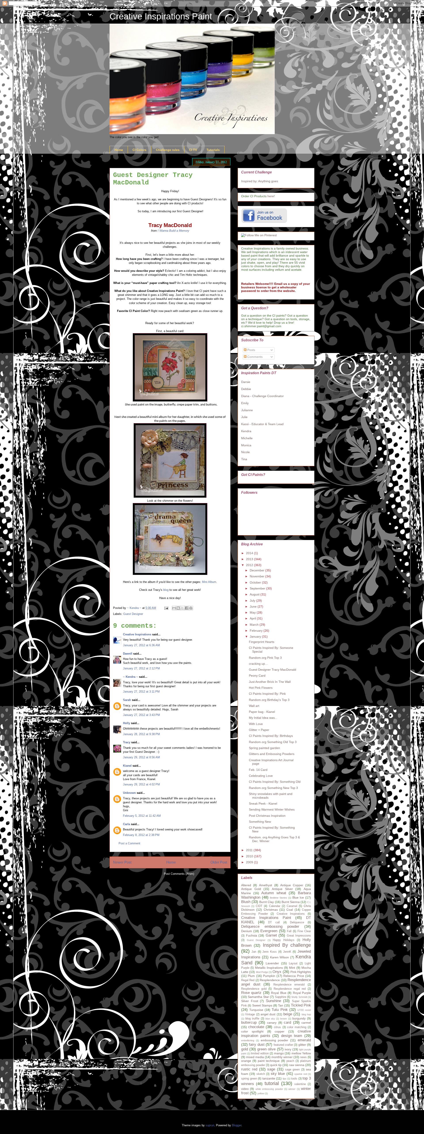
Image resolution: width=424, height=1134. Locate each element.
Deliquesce (297, 922)
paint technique (269, 1061)
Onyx (277, 972)
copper (279, 1031)
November (257, 576)
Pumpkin (269, 976)
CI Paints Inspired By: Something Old (275, 781)
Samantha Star (258, 997)
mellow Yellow (301, 1053)
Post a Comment (129, 843)
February (256, 630)
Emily (245, 403)
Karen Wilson (279, 957)
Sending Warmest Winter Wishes (272, 809)
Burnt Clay (266, 902)
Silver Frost (249, 1001)
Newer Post (122, 862)
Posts (250, 350)
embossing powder (274, 1040)
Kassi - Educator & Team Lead (262, 424)
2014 (250, 553)
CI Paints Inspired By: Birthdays (271, 736)
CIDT (259, 906)
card (287, 1022)
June (253, 606)
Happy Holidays (283, 940)
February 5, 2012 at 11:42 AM (142, 815)
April (253, 618)
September (258, 588)
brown (283, 1018)
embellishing (247, 1040)
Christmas (271, 909)
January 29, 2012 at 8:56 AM (141, 757)
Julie (244, 417)
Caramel (292, 906)
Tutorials (213, 150)
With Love (256, 724)
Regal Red (247, 980)
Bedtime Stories (278, 897)
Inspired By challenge (287, 945)
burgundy (299, 1018)
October (256, 582)
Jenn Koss (269, 951)
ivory (288, 1049)
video (245, 1089)
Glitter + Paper (259, 730)
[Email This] (174, 608)
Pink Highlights (300, 972)
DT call (274, 922)
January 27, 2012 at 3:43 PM (141, 715)
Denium (246, 931)
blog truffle (252, 1018)
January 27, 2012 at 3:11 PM (141, 691)
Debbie (246, 389)
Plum (251, 976)
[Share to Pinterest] (191, 608)
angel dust (268, 1014)
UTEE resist (304, 1010)
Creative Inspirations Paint (161, 16)
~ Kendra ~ (130, 676)
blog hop (306, 1014)
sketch (260, 1074)
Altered (246, 885)
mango (279, 1053)
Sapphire (280, 997)
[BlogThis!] (178, 608)
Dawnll (127, 653)
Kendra (246, 431)
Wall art (254, 706)
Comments (254, 357)
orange (246, 1061)
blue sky (270, 1018)
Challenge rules (168, 150)
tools (294, 1078)
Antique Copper (291, 885)
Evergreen (268, 931)
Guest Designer (133, 614)
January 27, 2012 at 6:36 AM (141, 645)
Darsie (245, 382)
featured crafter (283, 1044)
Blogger (236, 1125)
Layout (293, 963)
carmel (306, 1022)
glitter (302, 1044)
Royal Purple (302, 993)
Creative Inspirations (137, 634)
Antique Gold (251, 889)
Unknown (129, 792)
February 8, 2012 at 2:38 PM (141, 835)
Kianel (127, 765)
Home (118, 150)
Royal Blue (278, 993)
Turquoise (256, 1010)
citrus (277, 1027)
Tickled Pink (301, 1005)
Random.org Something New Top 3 (273, 788)
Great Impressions (299, 935)
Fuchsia (251, 935)
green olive (266, 1049)
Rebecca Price (293, 976)
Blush (245, 902)
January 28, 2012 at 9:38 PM (141, 734)
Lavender (272, 963)
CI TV (193, 150)
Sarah (127, 700)
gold (244, 1049)
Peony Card (257, 675)
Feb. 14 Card (258, 770)
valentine (300, 1084)
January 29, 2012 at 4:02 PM (141, 784)
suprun (210, 1125)
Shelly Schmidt (299, 997)
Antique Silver (282, 889)
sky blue (278, 1074)
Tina (244, 459)
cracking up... (258, 663)
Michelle (247, 438)
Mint (292, 967)
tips (284, 1078)
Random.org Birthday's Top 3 (269, 700)
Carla (126, 824)
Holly (126, 723)
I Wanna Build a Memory (173, 230)
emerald (304, 1040)
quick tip (276, 1065)
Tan (280, 1005)
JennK (287, 951)
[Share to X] (182, 608)
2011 (250, 850)
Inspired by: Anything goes (259, 181)
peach (290, 1061)
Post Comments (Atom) (179, 873)
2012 (250, 565)
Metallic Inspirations (269, 967)
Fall (289, 931)
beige (287, 1014)
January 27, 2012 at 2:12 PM (141, 668)
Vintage (250, 1014)
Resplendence (270, 980)
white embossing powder (269, 1089)
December (257, 570)
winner (291, 1089)
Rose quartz (251, 993)
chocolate (256, 1027)
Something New (260, 821)
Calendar (274, 906)
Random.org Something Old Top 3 (273, 742)
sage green (292, 1069)
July (253, 600)
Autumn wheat (273, 893)
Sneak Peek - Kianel (263, 803)
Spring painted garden (264, 748)
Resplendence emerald (289, 984)
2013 (250, 559)
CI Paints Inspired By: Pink (267, 693)
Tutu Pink (280, 1010)
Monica (246, 445)
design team (291, 1036)
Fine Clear (304, 931)
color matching (296, 1027)
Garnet (271, 935)
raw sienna (296, 1065)
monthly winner (282, 1057)
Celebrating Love (261, 775)
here (270, 196)
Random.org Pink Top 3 (265, 657)
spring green (249, 1078)
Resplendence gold (254, 988)
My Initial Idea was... (263, 717)
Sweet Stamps (262, 1005)
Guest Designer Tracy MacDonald (272, 669)
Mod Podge (262, 972)
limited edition (260, 1053)
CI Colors (139, 150)
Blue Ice (298, 897)
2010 (250, 856)
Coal (289, 909)
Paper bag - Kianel (262, 711)
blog (165, 589)
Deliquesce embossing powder (270, 926)
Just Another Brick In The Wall (270, 681)
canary (271, 1022)
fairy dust (256, 1044)
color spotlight (252, 1031)
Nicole (245, 452)
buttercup (249, 1022)
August (255, 594)
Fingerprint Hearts (261, 642)
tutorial (272, 1083)
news (303, 1057)
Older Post (218, 862)
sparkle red (300, 1074)
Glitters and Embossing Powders (271, 754)
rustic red (249, 1069)
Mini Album (209, 582)
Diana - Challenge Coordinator (262, 396)
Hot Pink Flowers (261, 687)
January (256, 636)
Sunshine (273, 1001)
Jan (254, 951)
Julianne (247, 410)
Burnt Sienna (291, 902)
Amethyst (265, 885)
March (254, 624)
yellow (260, 1093)
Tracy (126, 742)
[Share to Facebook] (186, 608)
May (253, 612)
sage (271, 1069)
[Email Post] (166, 608)
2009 (250, 862)
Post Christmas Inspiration (267, 815)
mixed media (255, 1057)
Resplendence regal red (290, 988)
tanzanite (268, 1078)
